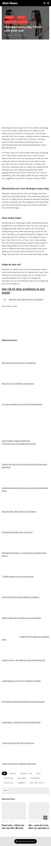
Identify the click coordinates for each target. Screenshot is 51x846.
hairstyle (8, 778)
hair (38, 774)
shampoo (21, 783)
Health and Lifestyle (16, 22)
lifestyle (8, 783)
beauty (13, 774)
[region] (20, 110)
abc (9, 35)
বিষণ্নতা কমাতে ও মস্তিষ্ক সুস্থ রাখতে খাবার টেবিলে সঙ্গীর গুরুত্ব (13, 827)
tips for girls (36, 783)
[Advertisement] (25, 68)
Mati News (10, 3)
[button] (48, 3)
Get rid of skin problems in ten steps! (23, 290)
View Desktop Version (26, 841)
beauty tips (26, 774)
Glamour (9, 17)
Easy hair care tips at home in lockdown (26, 299)
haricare (22, 778)
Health (21, 17)
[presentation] (45, 818)
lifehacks (35, 778)
